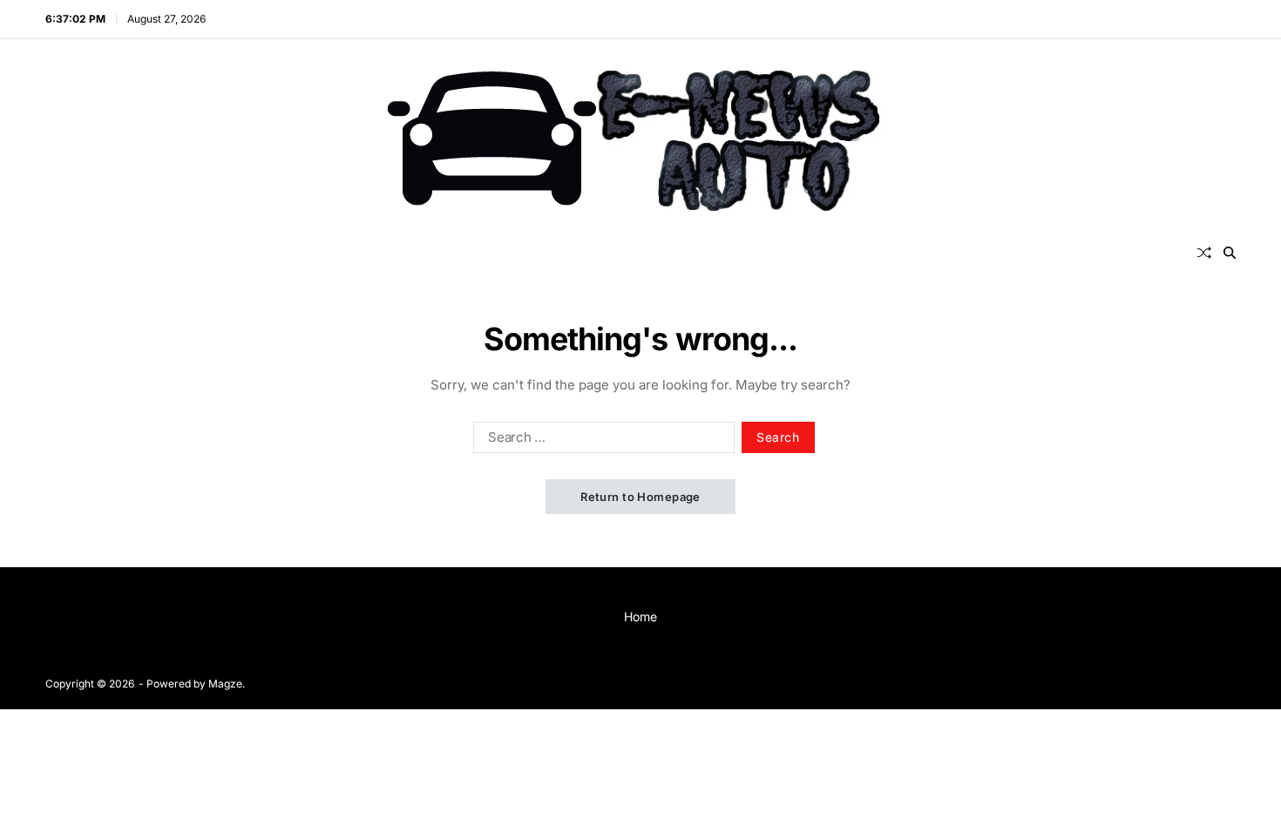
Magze (225, 683)
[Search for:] (600, 441)
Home (640, 616)
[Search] (1229, 253)
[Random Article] (1204, 253)
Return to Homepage (640, 497)
